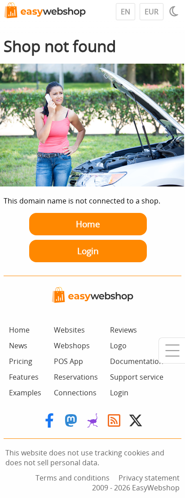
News (18, 346)
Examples (25, 393)
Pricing (20, 361)
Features (24, 377)
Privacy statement (149, 478)
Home (88, 224)
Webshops (72, 346)
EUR (152, 12)
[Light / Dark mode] (175, 11)
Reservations (76, 377)
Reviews (123, 330)
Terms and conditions (72, 478)
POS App (68, 361)
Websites (69, 330)
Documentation (136, 361)
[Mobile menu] (172, 351)
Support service (136, 377)
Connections (75, 393)
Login (88, 251)
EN (125, 12)
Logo (118, 346)
